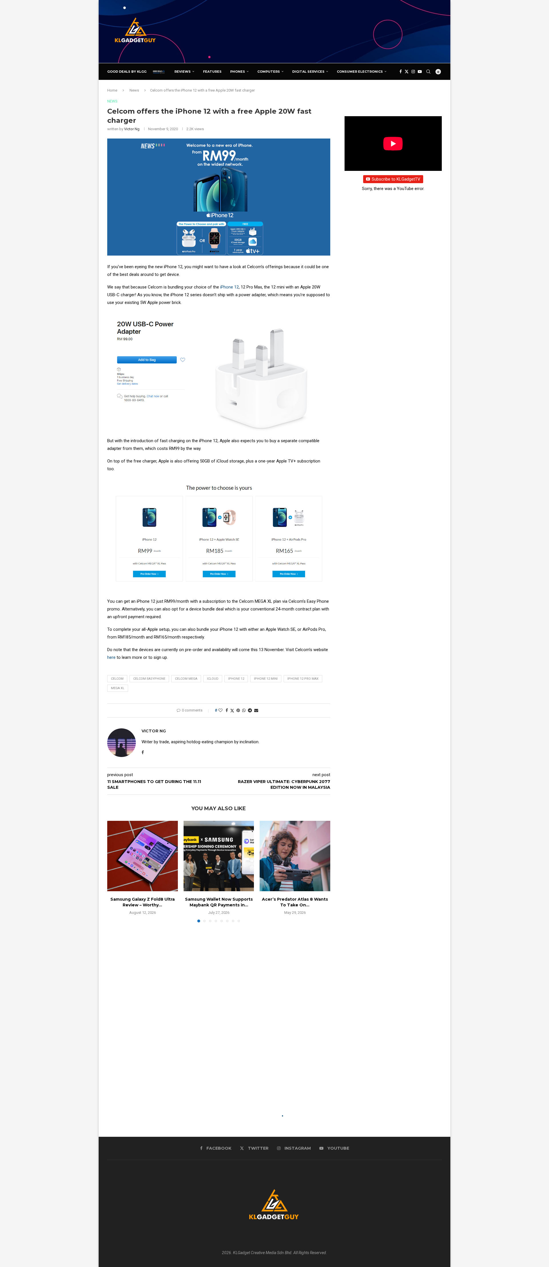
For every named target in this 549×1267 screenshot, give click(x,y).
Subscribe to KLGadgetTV (396, 179)
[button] (115, 871)
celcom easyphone (149, 679)
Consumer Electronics (360, 72)
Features (212, 72)
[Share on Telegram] (250, 710)
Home (112, 90)
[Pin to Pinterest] (238, 710)
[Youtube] (420, 71)
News (134, 90)
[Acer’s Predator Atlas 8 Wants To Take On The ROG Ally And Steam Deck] (295, 856)
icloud (212, 679)
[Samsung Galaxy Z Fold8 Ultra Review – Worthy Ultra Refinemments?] (142, 856)
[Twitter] (407, 71)
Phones (237, 72)
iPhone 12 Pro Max (303, 679)
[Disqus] (218, 1009)
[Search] (428, 71)
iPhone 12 (229, 287)
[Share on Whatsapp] (244, 710)
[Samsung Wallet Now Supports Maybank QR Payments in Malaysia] (219, 856)
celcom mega (186, 679)
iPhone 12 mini (266, 679)
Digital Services (308, 72)
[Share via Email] (256, 710)
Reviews (182, 72)
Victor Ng (132, 129)
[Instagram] (413, 71)
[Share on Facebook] (227, 710)
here (111, 657)
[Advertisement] (338, 31)
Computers (268, 72)
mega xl (117, 688)
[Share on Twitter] (232, 710)
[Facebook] (400, 71)
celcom (117, 679)
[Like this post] (220, 710)
